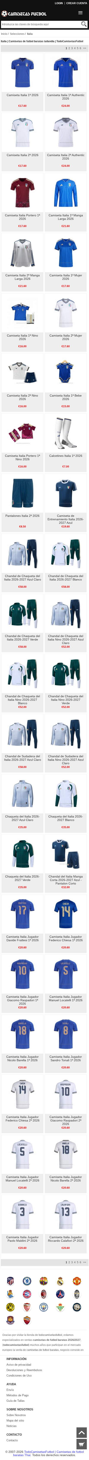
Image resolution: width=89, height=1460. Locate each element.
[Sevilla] (27, 1308)
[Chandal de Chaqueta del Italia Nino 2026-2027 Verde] (65, 673)
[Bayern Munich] (27, 1295)
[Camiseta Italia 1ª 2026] (22, 72)
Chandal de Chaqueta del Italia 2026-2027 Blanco (65, 577)
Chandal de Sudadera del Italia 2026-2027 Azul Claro (22, 757)
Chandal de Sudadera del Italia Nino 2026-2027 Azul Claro (66, 759)
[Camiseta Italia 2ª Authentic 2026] (65, 132)
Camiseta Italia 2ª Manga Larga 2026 (22, 277)
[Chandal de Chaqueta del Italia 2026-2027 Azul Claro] (22, 553)
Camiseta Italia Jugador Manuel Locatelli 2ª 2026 (22, 1178)
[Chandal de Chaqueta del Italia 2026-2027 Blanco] (65, 553)
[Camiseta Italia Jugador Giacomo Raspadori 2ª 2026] (65, 1094)
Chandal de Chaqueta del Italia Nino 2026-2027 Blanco (22, 699)
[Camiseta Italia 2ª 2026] (22, 132)
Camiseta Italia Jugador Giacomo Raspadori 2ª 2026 (65, 1120)
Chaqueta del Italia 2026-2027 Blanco (65, 818)
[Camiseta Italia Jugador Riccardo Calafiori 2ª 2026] (65, 1214)
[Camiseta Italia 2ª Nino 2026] (22, 372)
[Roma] (27, 1321)
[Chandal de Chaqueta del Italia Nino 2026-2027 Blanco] (22, 673)
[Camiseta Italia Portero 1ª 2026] (22, 192)
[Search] (84, 24)
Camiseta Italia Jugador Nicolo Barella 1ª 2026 (22, 1058)
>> (84, 48)
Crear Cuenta (76, 3)
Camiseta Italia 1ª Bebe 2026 (66, 397)
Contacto (12, 1440)
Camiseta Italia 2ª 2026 (22, 155)
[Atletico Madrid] (10, 1282)
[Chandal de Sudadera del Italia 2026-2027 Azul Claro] (22, 733)
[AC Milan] (43, 1295)
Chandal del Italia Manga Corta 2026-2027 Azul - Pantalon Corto (66, 880)
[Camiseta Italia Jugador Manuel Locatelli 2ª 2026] (22, 1154)
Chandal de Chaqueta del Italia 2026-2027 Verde (22, 637)
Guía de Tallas (15, 1400)
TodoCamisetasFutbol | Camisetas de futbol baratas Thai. (48, 1453)
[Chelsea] (27, 1282)
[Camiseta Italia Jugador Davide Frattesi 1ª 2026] (22, 914)
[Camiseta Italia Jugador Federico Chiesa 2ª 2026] (22, 1094)
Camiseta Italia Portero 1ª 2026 (22, 217)
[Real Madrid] (60, 1282)
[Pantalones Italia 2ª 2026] (22, 493)
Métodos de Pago (17, 1395)
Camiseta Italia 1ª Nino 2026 (22, 337)
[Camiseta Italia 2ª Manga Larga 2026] (22, 252)
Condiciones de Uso (19, 1375)
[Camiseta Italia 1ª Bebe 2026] (65, 372)
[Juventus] (77, 1295)
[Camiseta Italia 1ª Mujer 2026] (65, 252)
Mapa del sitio (15, 1420)
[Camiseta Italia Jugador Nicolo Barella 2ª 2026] (65, 1154)
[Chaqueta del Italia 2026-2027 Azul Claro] (22, 793)
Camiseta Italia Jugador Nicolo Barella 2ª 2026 (65, 1178)
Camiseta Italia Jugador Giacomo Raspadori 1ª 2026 (22, 1000)
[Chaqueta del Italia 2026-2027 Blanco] (65, 793)
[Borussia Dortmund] (10, 1308)
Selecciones (17, 33)
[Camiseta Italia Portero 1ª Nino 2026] (22, 433)
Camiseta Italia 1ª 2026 (22, 95)
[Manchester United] (77, 1282)
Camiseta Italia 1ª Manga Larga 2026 (66, 217)
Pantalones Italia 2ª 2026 (22, 515)
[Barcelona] (43, 1282)
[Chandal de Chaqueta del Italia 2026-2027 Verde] (22, 613)
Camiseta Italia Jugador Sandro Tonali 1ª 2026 (65, 1058)
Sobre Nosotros (16, 1415)
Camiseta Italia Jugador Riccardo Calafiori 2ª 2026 (66, 1238)
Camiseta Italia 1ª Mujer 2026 (65, 277)
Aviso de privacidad (18, 1364)
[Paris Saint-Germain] (60, 1295)
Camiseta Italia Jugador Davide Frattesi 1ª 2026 (22, 938)
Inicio (4, 33)
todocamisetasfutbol (50, 1335)
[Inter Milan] (77, 1308)
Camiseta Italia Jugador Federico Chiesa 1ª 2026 (66, 938)
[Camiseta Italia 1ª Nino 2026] (22, 312)
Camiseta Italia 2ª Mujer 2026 (65, 337)
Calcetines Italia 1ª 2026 (65, 455)
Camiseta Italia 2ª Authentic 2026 (65, 156)
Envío (10, 1390)
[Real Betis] (60, 1308)
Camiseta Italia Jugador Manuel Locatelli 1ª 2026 (66, 998)
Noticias (11, 1426)
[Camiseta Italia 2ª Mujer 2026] (65, 312)
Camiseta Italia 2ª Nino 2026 (22, 397)
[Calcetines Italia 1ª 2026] (65, 433)
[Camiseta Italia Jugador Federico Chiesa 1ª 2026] (65, 914)
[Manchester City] (43, 1308)
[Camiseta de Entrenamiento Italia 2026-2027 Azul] (65, 493)
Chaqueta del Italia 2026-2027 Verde (22, 878)
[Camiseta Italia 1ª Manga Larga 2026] (65, 192)
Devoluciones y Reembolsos (24, 1370)
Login (59, 3)
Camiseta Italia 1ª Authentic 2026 (65, 96)
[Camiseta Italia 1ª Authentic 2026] (65, 72)
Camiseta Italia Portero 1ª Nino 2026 (22, 457)
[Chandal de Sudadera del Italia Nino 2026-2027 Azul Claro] (65, 733)
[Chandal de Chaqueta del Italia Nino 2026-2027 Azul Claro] (65, 613)
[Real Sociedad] (10, 1295)
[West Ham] (10, 1321)
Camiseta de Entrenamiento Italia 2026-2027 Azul (66, 519)
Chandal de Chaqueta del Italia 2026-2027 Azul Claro (22, 577)
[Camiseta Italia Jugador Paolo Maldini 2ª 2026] (22, 1214)
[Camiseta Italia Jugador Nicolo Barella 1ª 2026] (22, 1034)
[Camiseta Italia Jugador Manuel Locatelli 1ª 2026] (65, 974)
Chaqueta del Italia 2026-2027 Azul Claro (22, 818)
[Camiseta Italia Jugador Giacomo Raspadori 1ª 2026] (22, 974)
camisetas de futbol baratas (43, 1350)
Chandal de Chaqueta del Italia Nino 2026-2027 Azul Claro (66, 639)
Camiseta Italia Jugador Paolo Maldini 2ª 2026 (22, 1238)
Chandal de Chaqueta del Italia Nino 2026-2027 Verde (65, 699)
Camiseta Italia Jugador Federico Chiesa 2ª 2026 (23, 1118)
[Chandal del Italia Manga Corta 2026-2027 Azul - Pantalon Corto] (65, 853)
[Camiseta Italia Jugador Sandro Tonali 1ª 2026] (65, 1034)
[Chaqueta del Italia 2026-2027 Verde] (22, 853)
